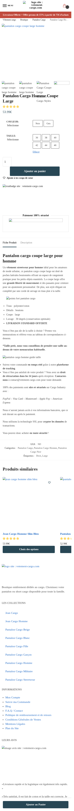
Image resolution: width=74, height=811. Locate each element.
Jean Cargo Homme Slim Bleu (21, 533)
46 (55, 145)
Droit (38, 455)
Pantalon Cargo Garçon (18, 654)
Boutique (24, 20)
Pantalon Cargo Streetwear (20, 679)
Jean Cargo (11, 612)
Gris (48, 123)
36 (37, 137)
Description (26, 242)
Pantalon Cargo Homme (45, 448)
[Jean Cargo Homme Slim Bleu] (29, 503)
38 (46, 137)
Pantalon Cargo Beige (17, 629)
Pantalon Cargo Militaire (19, 671)
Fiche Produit (10, 242)
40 (55, 137)
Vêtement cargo (9, 20)
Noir (38, 123)
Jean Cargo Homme (16, 621)
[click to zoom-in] (23, 45)
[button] (11, 106)
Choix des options (28, 549)
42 (37, 145)
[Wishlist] (49, 482)
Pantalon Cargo (39, 20)
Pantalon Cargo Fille (16, 646)
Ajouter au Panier (36, 804)
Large (45, 455)
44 (46, 145)
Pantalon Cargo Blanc (17, 638)
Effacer (36, 151)
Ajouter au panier (35, 171)
